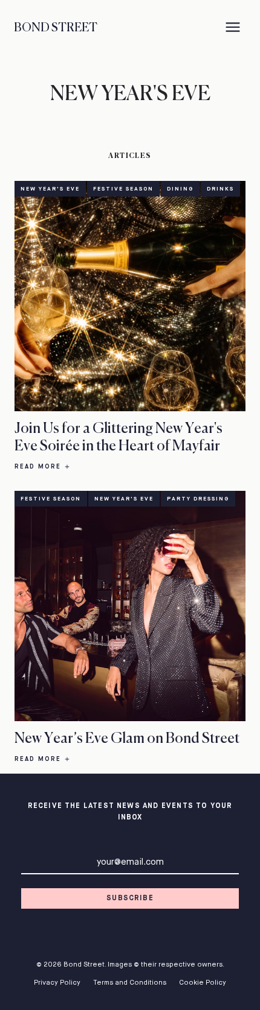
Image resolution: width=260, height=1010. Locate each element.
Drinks (220, 189)
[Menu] (233, 28)
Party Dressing (198, 499)
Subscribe (130, 898)
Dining (180, 189)
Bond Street (55, 28)
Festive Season (123, 189)
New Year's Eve (50, 189)
